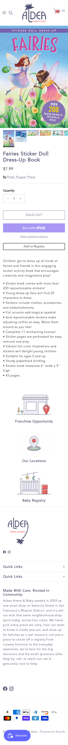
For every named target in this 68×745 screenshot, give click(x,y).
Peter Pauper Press (21, 177)
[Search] (12, 13)
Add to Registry (34, 246)
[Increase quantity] (21, 198)
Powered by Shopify (52, 731)
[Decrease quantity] (6, 198)
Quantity (9, 190)
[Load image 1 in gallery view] (34, 77)
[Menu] (4, 13)
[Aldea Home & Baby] (34, 13)
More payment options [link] (34, 236)
